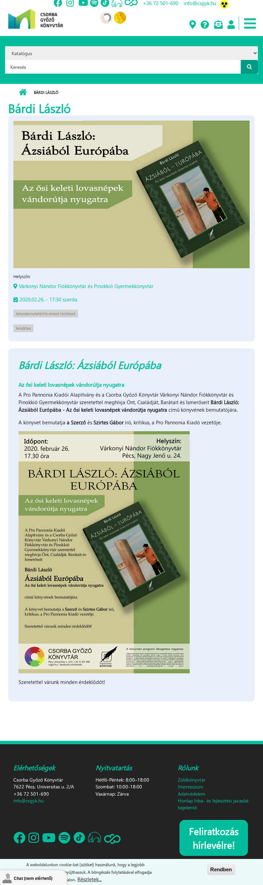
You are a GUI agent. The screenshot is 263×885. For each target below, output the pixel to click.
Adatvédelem (191, 793)
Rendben (221, 869)
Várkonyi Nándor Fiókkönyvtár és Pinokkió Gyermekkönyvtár (86, 286)
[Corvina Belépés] (231, 25)
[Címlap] (35, 13)
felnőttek (23, 328)
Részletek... (89, 879)
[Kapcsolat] (218, 25)
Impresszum (190, 786)
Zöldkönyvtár (191, 779)
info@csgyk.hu (28, 800)
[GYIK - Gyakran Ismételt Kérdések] (204, 25)
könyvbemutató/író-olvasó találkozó (45, 313)
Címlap (22, 92)
